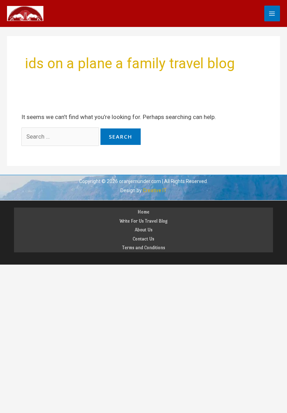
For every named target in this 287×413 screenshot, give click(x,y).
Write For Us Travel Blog (143, 221)
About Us (144, 229)
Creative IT (155, 190)
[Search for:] (61, 136)
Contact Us (143, 238)
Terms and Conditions (143, 247)
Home (143, 212)
